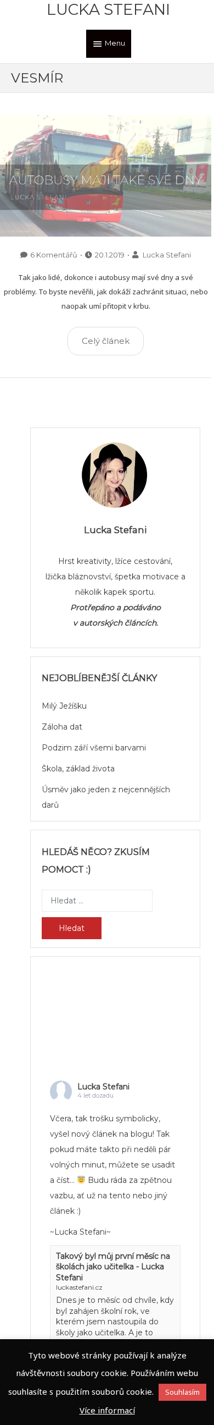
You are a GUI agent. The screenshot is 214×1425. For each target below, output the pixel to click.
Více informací (107, 1410)
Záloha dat (62, 727)
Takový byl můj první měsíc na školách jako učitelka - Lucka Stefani (113, 1266)
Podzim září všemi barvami (94, 748)
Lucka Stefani (108, 9)
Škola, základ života (78, 769)
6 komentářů (53, 254)
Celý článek (105, 341)
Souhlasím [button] (182, 1392)
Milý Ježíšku (64, 706)
